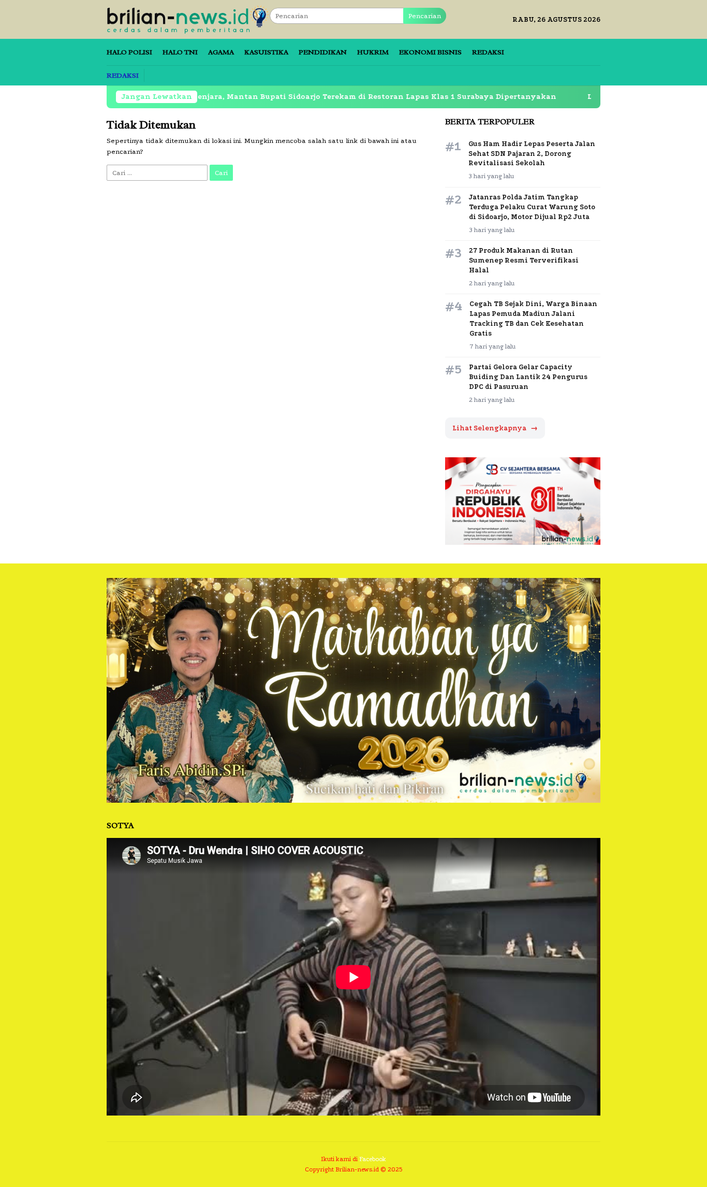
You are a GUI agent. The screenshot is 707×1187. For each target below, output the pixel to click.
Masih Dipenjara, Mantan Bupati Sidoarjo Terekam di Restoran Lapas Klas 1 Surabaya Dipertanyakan (280, 96)
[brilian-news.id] (188, 19)
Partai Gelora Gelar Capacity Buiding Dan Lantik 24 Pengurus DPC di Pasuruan (528, 376)
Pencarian (424, 16)
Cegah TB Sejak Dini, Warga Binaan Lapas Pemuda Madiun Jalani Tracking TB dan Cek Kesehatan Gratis (533, 318)
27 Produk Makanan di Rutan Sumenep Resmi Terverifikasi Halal (524, 260)
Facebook (372, 1159)
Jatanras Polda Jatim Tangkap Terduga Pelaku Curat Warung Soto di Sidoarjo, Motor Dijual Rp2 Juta (532, 207)
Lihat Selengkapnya (495, 428)
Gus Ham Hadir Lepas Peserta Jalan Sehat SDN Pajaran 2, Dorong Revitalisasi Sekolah (531, 153)
